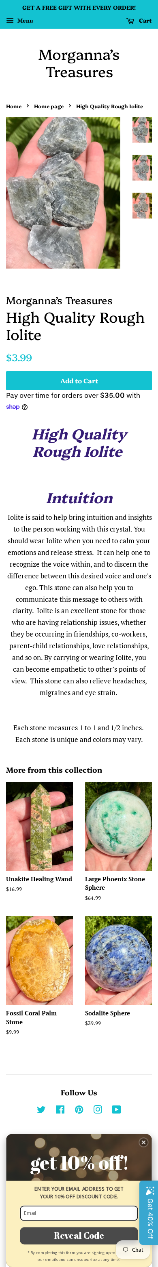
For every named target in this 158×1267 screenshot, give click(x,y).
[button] (143, 1142)
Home (13, 106)
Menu (24, 20)
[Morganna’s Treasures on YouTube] (116, 1111)
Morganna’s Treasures (79, 62)
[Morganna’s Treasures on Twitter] (41, 1111)
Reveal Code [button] (79, 1235)
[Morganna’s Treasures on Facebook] (60, 1111)
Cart (144, 20)
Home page (49, 106)
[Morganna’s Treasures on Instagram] (97, 1111)
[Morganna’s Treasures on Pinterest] (79, 1111)
